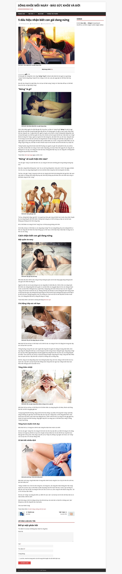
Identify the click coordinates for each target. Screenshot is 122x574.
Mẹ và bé (40, 14)
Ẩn (51, 69)
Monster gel (47, 299)
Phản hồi (20, 531)
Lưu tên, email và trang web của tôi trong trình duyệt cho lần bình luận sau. (40, 558)
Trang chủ (21, 14)
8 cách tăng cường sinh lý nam (37, 509)
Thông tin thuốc (52, 14)
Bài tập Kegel (29, 155)
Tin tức (30, 14)
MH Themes (43, 570)
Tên (19, 544)
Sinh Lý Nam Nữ (47, 23)
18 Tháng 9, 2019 (25, 23)
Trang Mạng (21, 553)
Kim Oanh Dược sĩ (35, 23)
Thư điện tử (21, 549)
